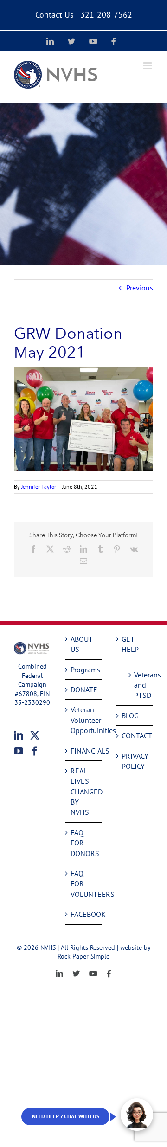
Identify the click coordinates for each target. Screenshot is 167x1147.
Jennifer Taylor (38, 486)
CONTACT (135, 735)
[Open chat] (137, 1114)
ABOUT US (81, 644)
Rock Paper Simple (83, 956)
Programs (84, 669)
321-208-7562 (106, 14)
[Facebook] (34, 751)
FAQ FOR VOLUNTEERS (84, 884)
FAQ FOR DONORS (84, 843)
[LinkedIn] (18, 735)
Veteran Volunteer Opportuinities (84, 720)
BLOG (130, 715)
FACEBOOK (84, 914)
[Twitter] (34, 735)
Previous (139, 287)
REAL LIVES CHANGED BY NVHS (84, 791)
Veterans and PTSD (139, 685)
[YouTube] (18, 751)
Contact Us (54, 14)
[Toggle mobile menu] (148, 66)
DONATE (84, 689)
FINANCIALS (84, 750)
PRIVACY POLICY (135, 761)
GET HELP (130, 644)
